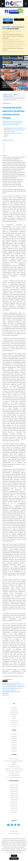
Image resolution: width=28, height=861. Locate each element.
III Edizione (14, 747)
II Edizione (14, 749)
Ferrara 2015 (14, 806)
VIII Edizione (14, 736)
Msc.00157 (6, 27)
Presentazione (14, 714)
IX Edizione (14, 734)
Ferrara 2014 (14, 808)
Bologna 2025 (14, 785)
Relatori (14, 718)
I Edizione (14, 751)
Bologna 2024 (14, 787)
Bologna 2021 (14, 793)
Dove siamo (14, 710)
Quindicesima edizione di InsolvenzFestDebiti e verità (11, 84)
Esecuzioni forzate (15, 683)
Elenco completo (14, 759)
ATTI (19, 19)
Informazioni (14, 858)
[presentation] (3, 73)
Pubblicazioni (14, 722)
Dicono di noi (14, 724)
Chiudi (14, 855)
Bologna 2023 (14, 789)
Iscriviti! (22, 87)
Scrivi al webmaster (14, 833)
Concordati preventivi (14, 767)
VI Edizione (14, 740)
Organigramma (14, 712)
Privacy (14, 726)
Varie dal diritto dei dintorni (14, 777)
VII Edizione (14, 738)
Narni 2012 (14, 812)
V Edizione (14, 742)
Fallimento (14, 764)
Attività (14, 716)
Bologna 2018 (14, 799)
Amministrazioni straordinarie (14, 771)
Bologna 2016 (14, 804)
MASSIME (8, 19)
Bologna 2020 (14, 795)
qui (22, 676)
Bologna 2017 (14, 802)
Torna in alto (5, 695)
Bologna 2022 (14, 791)
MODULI (8, 22)
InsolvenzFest (14, 720)
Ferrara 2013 (14, 810)
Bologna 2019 (14, 797)
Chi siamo (14, 707)
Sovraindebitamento (14, 775)
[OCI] (14, 3)
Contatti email (14, 831)
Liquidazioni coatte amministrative (14, 769)
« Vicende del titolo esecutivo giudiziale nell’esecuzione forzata (13, 686)
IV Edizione (14, 745)
